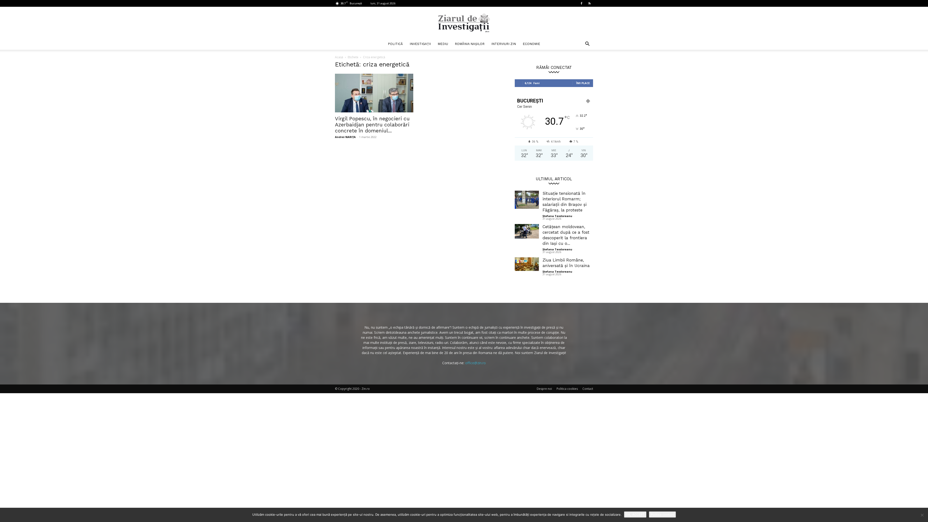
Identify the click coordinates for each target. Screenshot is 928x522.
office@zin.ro (475, 363)
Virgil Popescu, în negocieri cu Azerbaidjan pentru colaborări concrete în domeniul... (372, 125)
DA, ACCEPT (635, 514)
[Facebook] (581, 3)
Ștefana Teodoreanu (557, 216)
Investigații (420, 44)
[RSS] (589, 3)
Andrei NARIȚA (345, 137)
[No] (922, 515)
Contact (587, 389)
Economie (531, 44)
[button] (587, 44)
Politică (395, 44)
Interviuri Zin (503, 44)
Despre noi (544, 389)
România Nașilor (470, 44)
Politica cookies (567, 389)
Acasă (339, 57)
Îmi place (583, 83)
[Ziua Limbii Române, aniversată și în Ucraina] (527, 264)
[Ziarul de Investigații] (464, 23)
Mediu (443, 44)
